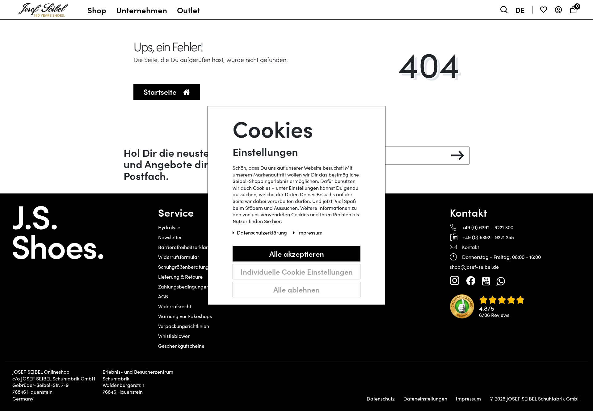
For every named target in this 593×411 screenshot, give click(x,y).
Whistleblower (174, 336)
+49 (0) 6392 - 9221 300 (487, 227)
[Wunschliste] (543, 9)
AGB (163, 296)
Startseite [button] (161, 91)
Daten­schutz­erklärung (262, 233)
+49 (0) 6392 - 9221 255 (488, 237)
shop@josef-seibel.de (474, 267)
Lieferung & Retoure (180, 276)
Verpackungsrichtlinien (183, 326)
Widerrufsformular (178, 257)
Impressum (468, 398)
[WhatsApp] (500, 281)
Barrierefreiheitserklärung (187, 247)
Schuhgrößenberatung (183, 267)
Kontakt (470, 247)
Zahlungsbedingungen (183, 286)
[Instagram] (455, 281)
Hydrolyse (169, 227)
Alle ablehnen (296, 289)
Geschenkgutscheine (181, 345)
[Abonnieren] (457, 155)
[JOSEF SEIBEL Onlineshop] (43, 8)
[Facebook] (471, 281)
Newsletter (170, 237)
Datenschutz (381, 398)
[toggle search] (504, 9)
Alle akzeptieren (296, 253)
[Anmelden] (558, 9)
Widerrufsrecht (174, 306)
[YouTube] (486, 281)
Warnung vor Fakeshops (185, 316)
